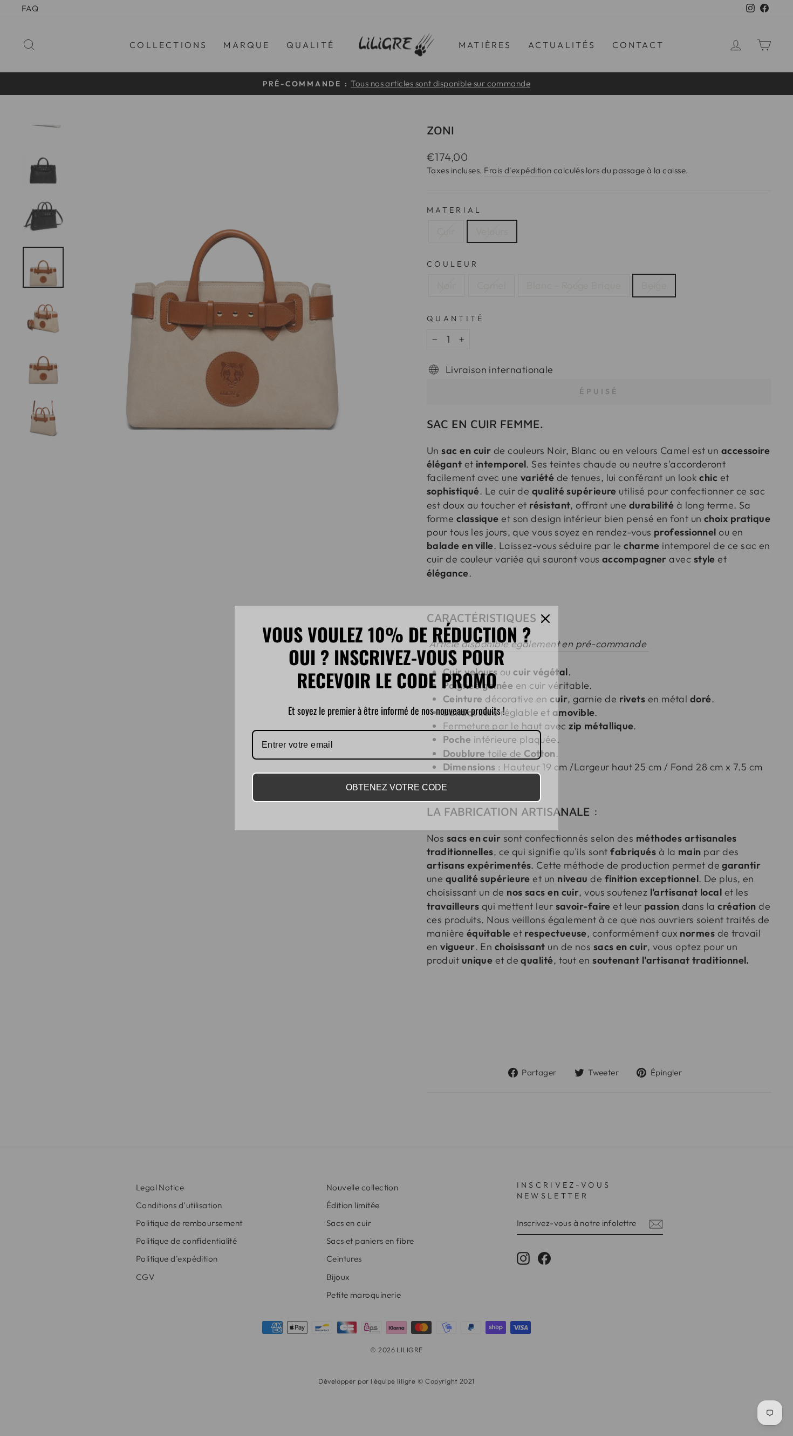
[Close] (545, 619)
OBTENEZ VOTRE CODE (396, 787)
